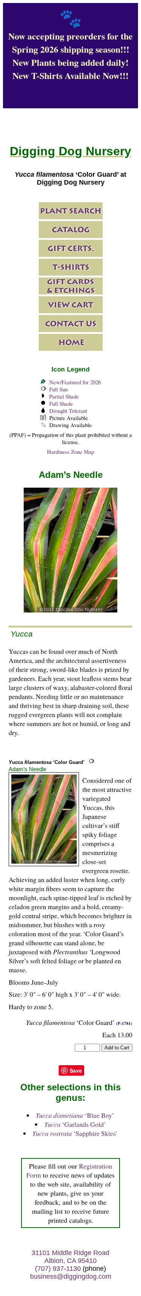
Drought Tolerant (68, 410)
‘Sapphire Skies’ (75, 1133)
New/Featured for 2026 (75, 382)
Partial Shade (64, 396)
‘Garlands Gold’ (75, 1124)
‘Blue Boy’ (75, 1115)
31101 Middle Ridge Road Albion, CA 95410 (70, 1256)
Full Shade (61, 403)
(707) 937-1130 (58, 1268)
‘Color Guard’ (47, 762)
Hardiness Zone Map (70, 451)
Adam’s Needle (27, 769)
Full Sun (58, 389)
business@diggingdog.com (70, 1276)
